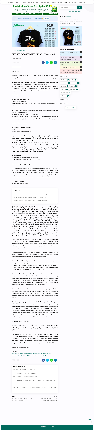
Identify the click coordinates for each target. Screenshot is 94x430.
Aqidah (24, 2)
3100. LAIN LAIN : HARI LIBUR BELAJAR (23, 391)
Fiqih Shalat (65, 79)
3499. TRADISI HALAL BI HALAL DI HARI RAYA (24, 373)
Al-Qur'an (67, 2)
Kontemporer (45, 2)
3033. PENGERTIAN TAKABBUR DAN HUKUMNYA (25, 376)
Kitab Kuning (82, 2)
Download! (47, 18)
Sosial (60, 2)
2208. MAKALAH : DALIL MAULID (69, 67)
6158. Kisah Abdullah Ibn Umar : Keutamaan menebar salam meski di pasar (30, 197)
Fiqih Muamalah (65, 92)
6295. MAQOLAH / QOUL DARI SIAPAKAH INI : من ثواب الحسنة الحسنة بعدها (31, 194)
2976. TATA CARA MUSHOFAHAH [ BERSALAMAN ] (25, 369)
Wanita (54, 2)
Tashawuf (31, 2)
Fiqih (17, 2)
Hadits (74, 2)
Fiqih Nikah (64, 86)
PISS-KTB (63, 16)
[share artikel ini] (43, 62)
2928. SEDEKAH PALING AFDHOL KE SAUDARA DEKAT (26, 384)
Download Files (71, 107)
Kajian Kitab (64, 96)
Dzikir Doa (64, 89)
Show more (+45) (64, 99)
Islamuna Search (50, 428)
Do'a (37, 2)
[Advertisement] (35, 414)
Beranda (10, 2)
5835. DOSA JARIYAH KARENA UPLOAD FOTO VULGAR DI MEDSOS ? (30, 200)
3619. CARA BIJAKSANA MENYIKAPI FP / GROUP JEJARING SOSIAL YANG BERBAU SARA (34, 380)
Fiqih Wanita (74, 89)
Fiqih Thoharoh (65, 83)
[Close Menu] (56, 18)
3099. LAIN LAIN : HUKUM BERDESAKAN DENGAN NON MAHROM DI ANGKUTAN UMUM (34, 387)
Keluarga (73, 86)
